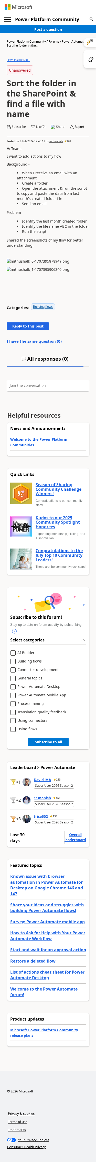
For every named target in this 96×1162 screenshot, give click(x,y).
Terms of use (17, 1121)
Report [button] (79, 127)
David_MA (42, 779)
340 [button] (68, 141)
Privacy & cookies (21, 1113)
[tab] (45, 361)
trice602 (41, 816)
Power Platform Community (47, 19)
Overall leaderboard (75, 837)
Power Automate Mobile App (41, 695)
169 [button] (58, 798)
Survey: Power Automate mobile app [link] (47, 922)
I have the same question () (34, 341)
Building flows (43, 306)
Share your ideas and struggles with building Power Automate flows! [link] (47, 907)
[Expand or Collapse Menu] (7, 19)
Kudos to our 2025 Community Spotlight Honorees (58, 522)
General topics (29, 678)
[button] (91, 19)
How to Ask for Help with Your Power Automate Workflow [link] (47, 935)
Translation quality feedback (41, 712)
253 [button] (58, 779)
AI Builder (26, 653)
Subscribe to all (48, 742)
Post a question (48, 29)
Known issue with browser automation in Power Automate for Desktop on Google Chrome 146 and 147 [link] (46, 884)
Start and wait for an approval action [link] (48, 950)
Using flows (27, 729)
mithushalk (56, 141)
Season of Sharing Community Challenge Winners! (58, 489)
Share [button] (60, 127)
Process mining (30, 704)
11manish (42, 797)
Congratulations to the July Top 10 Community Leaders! (59, 555)
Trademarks (17, 1129)
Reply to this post (28, 326)
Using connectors (32, 720)
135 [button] (55, 816)
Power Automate (74, 41)
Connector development (38, 670)
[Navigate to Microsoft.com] (18, 7)
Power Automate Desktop (38, 687)
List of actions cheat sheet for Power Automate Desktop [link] (47, 975)
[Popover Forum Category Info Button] (14, 631)
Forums (53, 41)
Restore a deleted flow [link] (33, 961)
